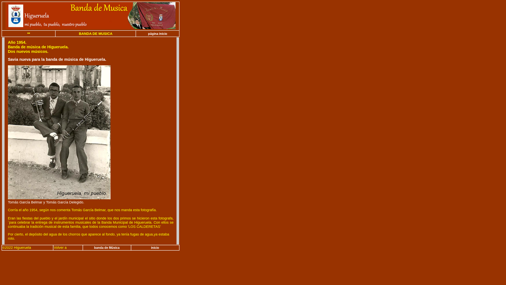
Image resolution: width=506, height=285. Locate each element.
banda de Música (107, 247)
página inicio (157, 33)
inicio (155, 247)
